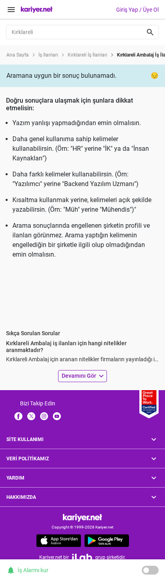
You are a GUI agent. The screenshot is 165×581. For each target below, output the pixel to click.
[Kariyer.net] (82, 517)
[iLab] (82, 557)
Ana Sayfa (17, 55)
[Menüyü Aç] (11, 9)
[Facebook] (18, 416)
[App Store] (58, 540)
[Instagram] (44, 416)
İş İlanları (48, 55)
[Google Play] (107, 540)
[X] (31, 416)
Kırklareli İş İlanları (87, 55)
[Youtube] (57, 416)
